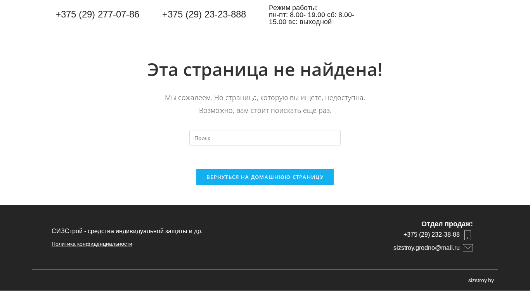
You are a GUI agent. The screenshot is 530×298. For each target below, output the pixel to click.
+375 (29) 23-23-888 (204, 14)
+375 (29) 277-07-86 (97, 14)
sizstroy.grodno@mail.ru (426, 247)
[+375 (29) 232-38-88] (468, 235)
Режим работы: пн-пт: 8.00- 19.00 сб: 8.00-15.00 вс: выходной (311, 15)
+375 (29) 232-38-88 (432, 234)
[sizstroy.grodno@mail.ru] (468, 248)
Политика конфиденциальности (92, 244)
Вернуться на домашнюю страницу (265, 176)
